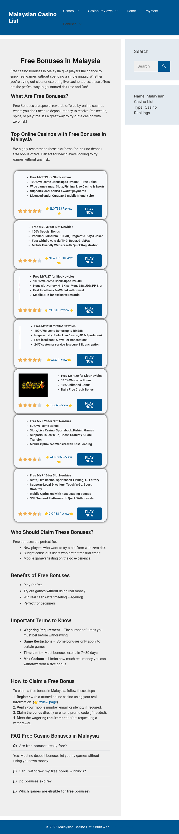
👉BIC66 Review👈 (59, 405)
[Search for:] (146, 66)
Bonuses (70, 24)
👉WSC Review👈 (59, 359)
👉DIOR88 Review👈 (59, 513)
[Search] (164, 66)
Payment (151, 11)
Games (68, 11)
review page (47, 702)
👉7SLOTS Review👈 (59, 310)
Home (131, 11)
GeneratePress (122, 827)
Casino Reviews (100, 11)
